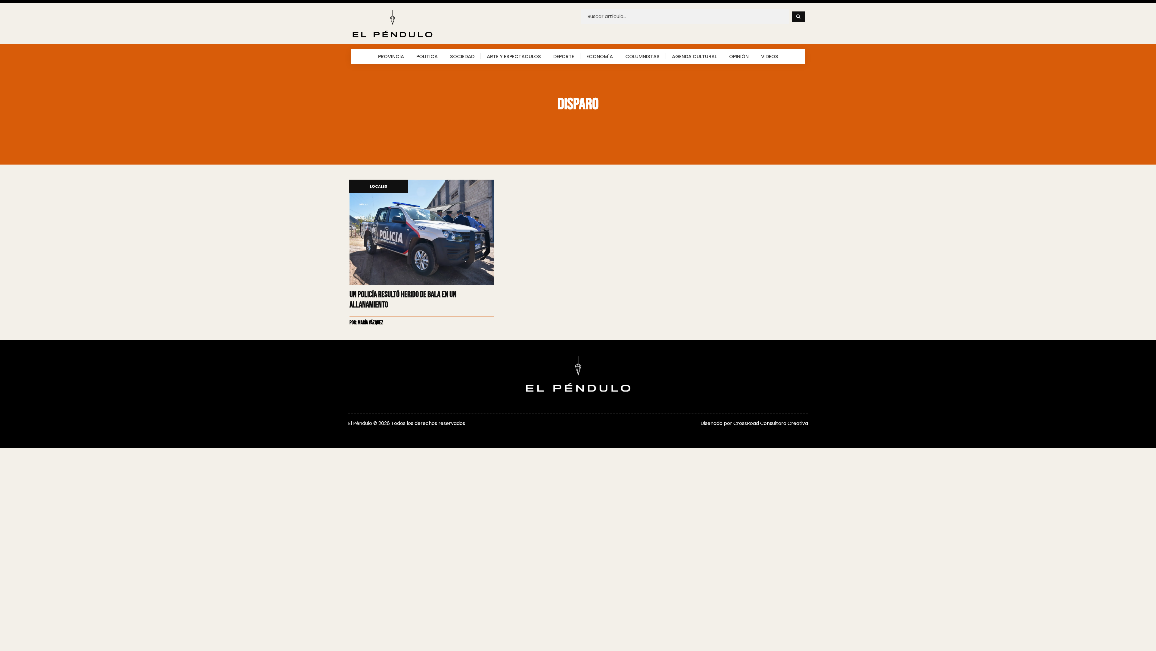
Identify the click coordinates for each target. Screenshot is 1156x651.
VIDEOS (769, 56)
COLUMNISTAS (642, 56)
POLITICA (427, 56)
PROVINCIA (391, 56)
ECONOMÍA (599, 56)
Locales (378, 186)
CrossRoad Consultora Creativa (770, 423)
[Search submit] (798, 16)
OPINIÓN (739, 56)
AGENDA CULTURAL (694, 56)
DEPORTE (563, 56)
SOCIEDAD (462, 56)
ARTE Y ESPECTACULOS (514, 56)
